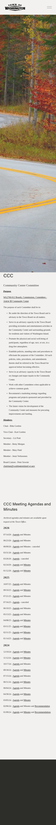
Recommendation (42, 706)
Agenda (16, 534)
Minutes (27, 565)
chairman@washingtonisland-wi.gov (19, 466)
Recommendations (43, 712)
